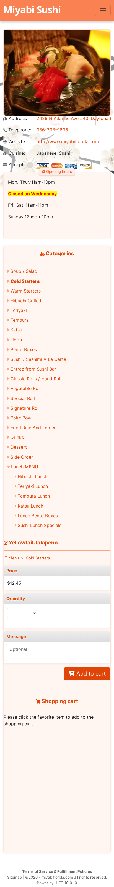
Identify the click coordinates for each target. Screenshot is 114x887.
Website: (16, 141)
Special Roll (23, 398)
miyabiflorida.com (57, 877)
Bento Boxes (24, 349)
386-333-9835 (52, 130)
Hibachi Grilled (26, 300)
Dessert (19, 447)
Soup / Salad (24, 271)
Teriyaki (19, 310)
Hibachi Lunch (32, 476)
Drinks (17, 437)
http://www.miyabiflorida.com (68, 141)
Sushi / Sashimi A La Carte (38, 359)
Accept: (16, 164)
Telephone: (19, 130)
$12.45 (14, 583)
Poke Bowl (22, 418)
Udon (16, 340)
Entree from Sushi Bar (33, 369)
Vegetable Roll (26, 388)
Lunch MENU (24, 466)
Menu (13, 558)
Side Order (22, 457)
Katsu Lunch (30, 506)
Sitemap (14, 877)
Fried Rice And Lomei (33, 427)
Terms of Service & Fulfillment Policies (57, 871)
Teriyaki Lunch (33, 486)
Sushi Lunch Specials (39, 525)
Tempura (20, 320)
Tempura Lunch (34, 496)
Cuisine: (16, 153)
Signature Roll (25, 408)
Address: (17, 118)
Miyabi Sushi (32, 9)
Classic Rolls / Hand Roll (36, 378)
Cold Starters (25, 281)
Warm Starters (26, 291)
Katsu (16, 330)
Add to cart (90, 673)
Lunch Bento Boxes (38, 515)
